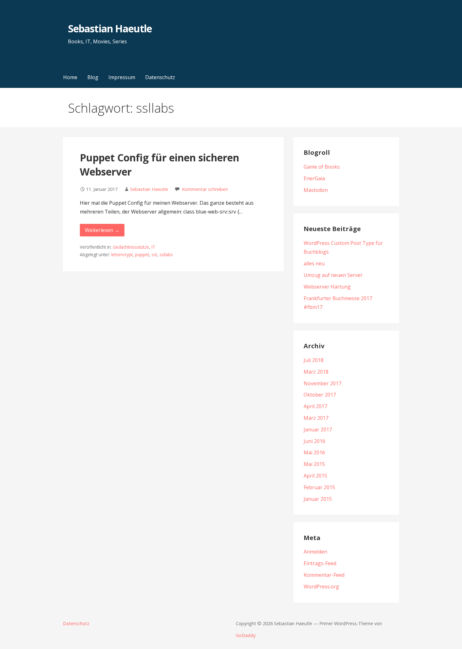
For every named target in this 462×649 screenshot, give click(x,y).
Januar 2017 (318, 429)
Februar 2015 (319, 487)
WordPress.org (321, 586)
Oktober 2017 (320, 394)
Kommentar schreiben (205, 189)
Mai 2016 (314, 452)
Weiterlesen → (102, 230)
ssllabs (166, 254)
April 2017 (315, 406)
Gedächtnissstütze (131, 247)
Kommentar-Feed (324, 574)
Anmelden (315, 551)
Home (70, 77)
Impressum (121, 77)
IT (153, 247)
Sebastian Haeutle (110, 28)
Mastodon (316, 190)
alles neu (314, 263)
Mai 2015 (314, 464)
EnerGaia (314, 178)
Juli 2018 (313, 360)
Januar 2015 (318, 498)
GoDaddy (246, 635)
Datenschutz (160, 77)
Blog (92, 77)
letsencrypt (122, 254)
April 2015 (315, 475)
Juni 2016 (314, 441)
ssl (154, 254)
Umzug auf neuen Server (333, 275)
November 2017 (322, 383)
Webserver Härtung (327, 286)
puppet (142, 254)
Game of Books (322, 166)
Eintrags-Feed (320, 563)
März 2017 (316, 417)
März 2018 (316, 371)
